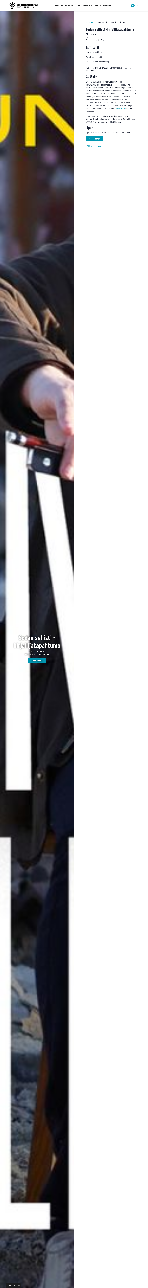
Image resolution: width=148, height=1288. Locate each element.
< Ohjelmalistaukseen (95, 146)
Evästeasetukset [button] (13, 1286)
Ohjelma (59, 5)
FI (133, 5)
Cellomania (120, 108)
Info (97, 5)
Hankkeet (107, 5)
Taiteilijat (69, 5)
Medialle (87, 5)
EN (137, 5)
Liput (78, 5)
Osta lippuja (37, 661)
